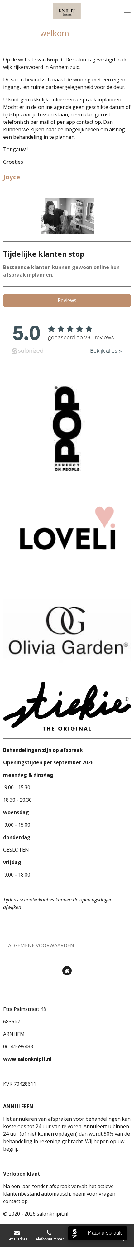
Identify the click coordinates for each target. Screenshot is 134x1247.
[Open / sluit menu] (127, 11)
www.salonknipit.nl (27, 1059)
